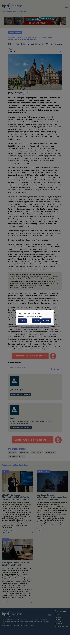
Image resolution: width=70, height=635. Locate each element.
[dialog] (35, 317)
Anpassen (22, 320)
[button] (66, 8)
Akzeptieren (46, 320)
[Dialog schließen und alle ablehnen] (52, 312)
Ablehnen (36, 320)
